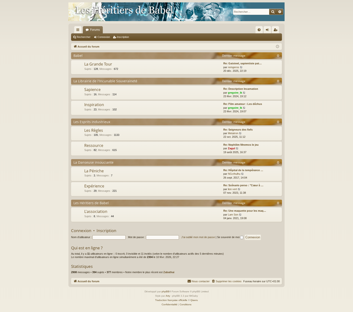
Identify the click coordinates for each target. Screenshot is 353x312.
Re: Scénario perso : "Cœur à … (243, 185)
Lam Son (233, 214)
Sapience (92, 89)
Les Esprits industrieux (91, 122)
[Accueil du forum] (176, 12)
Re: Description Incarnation (240, 88)
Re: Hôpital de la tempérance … (243, 170)
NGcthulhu (234, 173)
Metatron (233, 133)
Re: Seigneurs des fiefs (238, 129)
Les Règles (93, 130)
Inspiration (94, 104)
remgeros (233, 67)
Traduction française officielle (171, 300)
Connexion (103, 37)
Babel (78, 55)
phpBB (165, 291)
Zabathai (168, 272)
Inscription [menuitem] (276, 30)
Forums (95, 29)
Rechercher (84, 37)
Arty (168, 295)
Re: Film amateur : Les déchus (242, 103)
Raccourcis (78, 30)
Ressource (93, 145)
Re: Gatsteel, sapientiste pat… (242, 63)
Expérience (94, 186)
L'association (95, 211)
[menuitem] (259, 29)
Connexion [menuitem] (268, 30)
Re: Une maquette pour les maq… (244, 210)
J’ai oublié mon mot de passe (198, 237)
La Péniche (94, 171)
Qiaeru (194, 300)
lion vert (232, 189)
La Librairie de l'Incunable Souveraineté (105, 81)
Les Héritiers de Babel (91, 203)
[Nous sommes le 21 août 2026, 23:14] (277, 46)
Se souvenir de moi (228, 237)
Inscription (123, 37)
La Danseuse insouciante (93, 162)
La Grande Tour (98, 64)
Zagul (231, 148)
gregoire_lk (235, 92)
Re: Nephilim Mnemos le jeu (241, 144)
